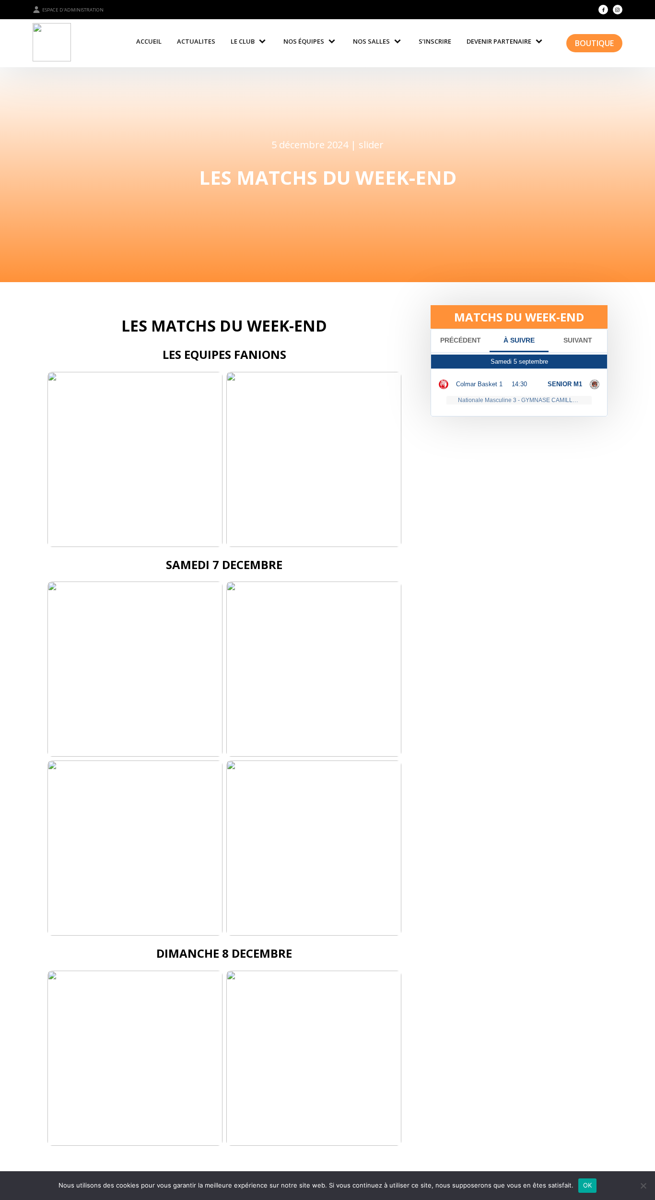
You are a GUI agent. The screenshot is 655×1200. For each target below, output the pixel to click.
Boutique (594, 43)
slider (371, 144)
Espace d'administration (73, 10)
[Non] (643, 1185)
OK (587, 1185)
